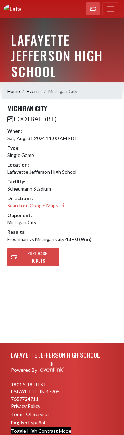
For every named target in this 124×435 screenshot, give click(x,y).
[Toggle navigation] (110, 8)
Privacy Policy (25, 406)
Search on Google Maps (33, 205)
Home (13, 91)
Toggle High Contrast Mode (41, 431)
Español (36, 422)
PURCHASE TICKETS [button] (37, 257)
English (19, 422)
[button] (93, 8)
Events (34, 91)
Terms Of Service (30, 414)
